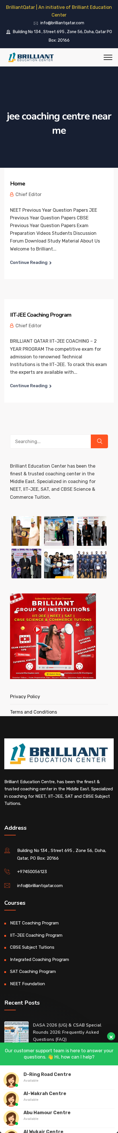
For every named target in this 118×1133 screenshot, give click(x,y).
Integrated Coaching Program (39, 959)
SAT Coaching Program (33, 971)
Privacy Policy (25, 696)
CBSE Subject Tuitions (32, 947)
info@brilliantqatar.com (62, 23)
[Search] (99, 441)
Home (17, 183)
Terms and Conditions (33, 712)
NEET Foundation (27, 983)
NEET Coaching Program (34, 923)
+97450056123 (32, 871)
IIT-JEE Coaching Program (40, 315)
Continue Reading (29, 262)
